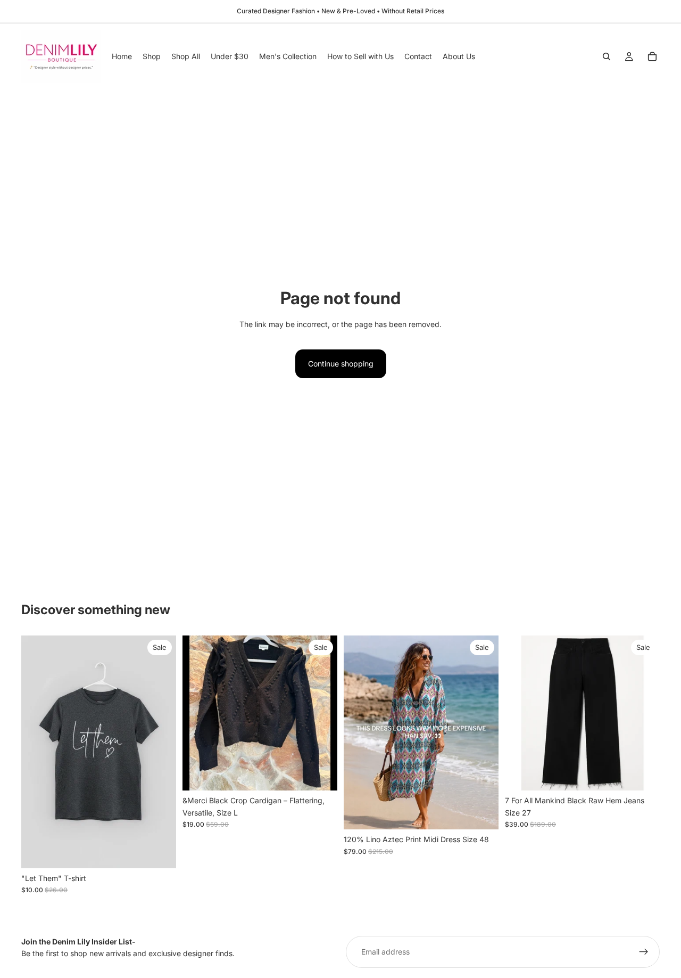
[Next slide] (321, 713)
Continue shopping (340, 363)
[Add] (320, 774)
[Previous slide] (198, 713)
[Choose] (159, 851)
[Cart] (652, 56)
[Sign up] (644, 952)
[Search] (606, 56)
